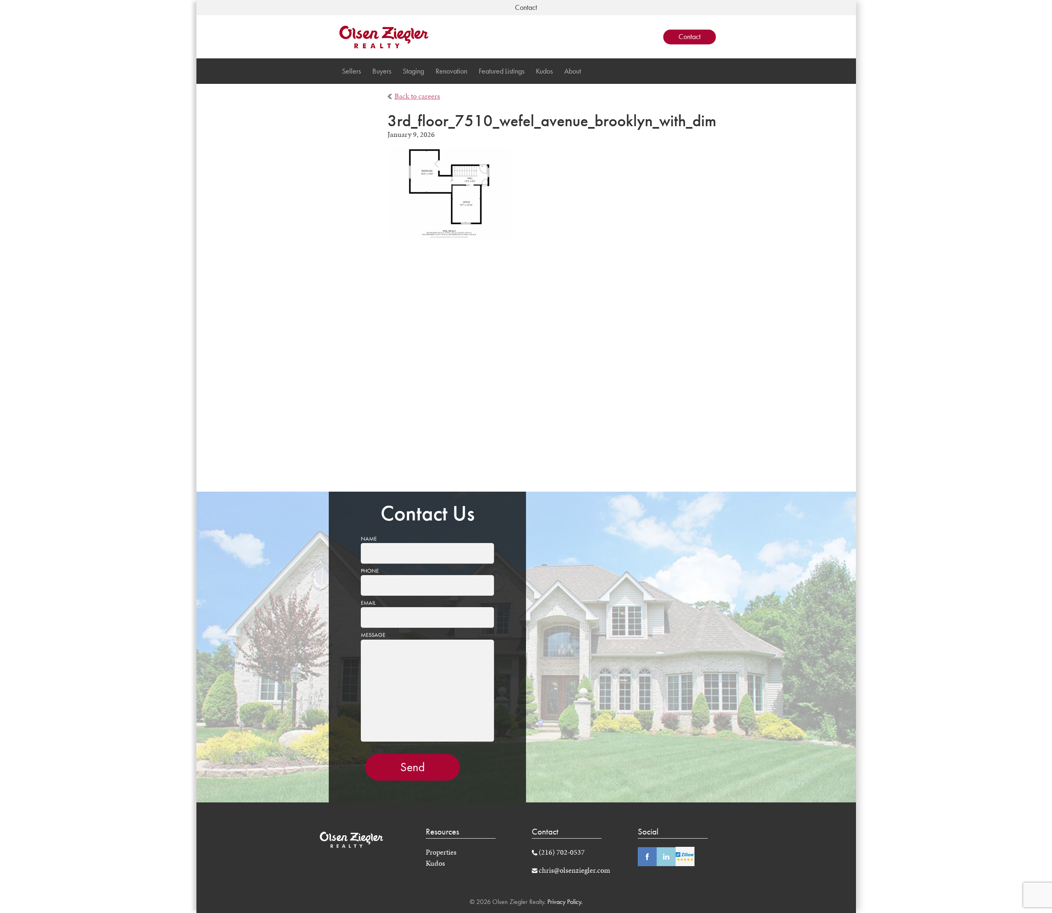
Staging (413, 71)
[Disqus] (526, 371)
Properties (441, 852)
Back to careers (417, 96)
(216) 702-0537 (562, 852)
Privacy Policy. (564, 901)
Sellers (351, 71)
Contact (689, 36)
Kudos (544, 71)
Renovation (451, 71)
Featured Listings (501, 71)
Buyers (381, 71)
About (572, 71)
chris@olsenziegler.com (574, 870)
